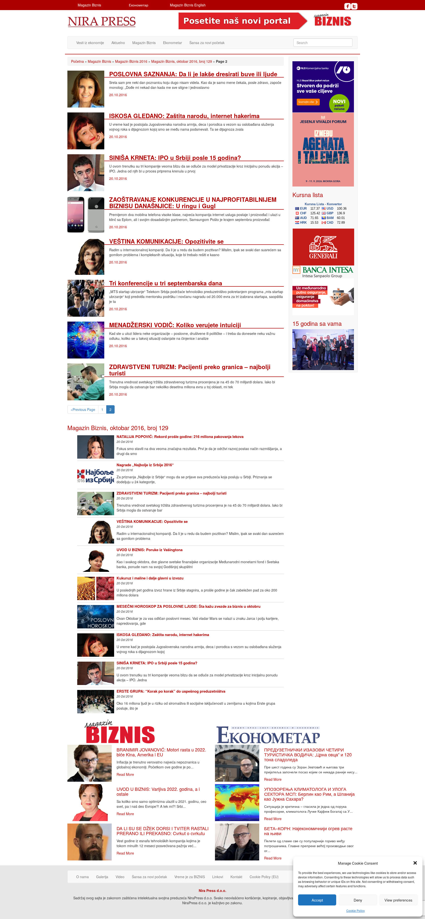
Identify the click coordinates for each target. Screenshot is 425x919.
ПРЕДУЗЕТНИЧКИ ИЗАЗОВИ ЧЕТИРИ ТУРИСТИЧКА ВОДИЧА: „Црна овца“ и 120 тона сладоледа (308, 754)
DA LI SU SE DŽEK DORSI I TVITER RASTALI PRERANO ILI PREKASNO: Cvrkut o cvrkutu (163, 830)
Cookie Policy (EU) (264, 876)
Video (120, 876)
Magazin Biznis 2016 (131, 61)
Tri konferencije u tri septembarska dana (165, 283)
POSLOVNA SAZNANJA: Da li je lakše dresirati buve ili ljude (193, 74)
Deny (358, 900)
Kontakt (236, 876)
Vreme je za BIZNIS (189, 876)
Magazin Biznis (89, 4)
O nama (82, 876)
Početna (77, 61)
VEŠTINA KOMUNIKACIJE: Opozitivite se (166, 241)
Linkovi (217, 876)
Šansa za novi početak (207, 42)
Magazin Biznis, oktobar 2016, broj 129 (181, 61)
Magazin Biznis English (188, 4)
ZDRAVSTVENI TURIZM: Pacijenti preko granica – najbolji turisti (190, 369)
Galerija (102, 876)
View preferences (398, 900)
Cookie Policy (355, 910)
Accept (317, 900)
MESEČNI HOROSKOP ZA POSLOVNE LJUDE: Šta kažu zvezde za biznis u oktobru (188, 606)
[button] (415, 862)
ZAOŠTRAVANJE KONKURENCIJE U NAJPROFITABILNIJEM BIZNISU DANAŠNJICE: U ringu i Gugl (192, 202)
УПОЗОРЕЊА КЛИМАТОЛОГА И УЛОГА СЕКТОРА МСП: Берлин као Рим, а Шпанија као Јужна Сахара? (309, 794)
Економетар (138, 4)
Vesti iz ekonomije (90, 42)
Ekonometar (172, 42)
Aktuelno (118, 42)
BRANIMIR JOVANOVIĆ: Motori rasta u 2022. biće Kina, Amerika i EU (161, 752)
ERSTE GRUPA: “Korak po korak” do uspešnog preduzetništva (171, 691)
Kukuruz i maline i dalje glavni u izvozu (150, 578)
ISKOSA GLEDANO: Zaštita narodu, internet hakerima (184, 115)
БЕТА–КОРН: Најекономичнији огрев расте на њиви (308, 830)
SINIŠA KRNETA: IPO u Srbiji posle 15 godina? (175, 157)
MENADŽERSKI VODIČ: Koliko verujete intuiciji (175, 325)
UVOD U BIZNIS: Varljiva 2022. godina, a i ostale (158, 791)
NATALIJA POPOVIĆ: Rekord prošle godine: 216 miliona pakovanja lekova (180, 436)
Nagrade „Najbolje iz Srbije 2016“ (145, 464)
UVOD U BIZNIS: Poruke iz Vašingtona (149, 549)
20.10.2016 (118, 94)
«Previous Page (83, 409)
